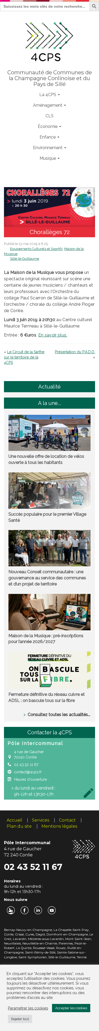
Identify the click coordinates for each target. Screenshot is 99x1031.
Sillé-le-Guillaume (24, 259)
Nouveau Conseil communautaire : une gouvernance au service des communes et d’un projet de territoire (47, 577)
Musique (48, 158)
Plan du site (19, 826)
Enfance (48, 137)
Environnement (48, 147)
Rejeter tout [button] (20, 1019)
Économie (48, 126)
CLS (49, 115)
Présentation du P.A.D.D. (75, 352)
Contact (67, 820)
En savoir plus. (52, 335)
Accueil (14, 820)
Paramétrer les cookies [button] (28, 1008)
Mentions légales (59, 826)
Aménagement (48, 105)
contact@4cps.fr (28, 772)
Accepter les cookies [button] (71, 1008)
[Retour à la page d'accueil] (49, 40)
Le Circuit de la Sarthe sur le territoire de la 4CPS (24, 357)
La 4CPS (48, 94)
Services (40, 820)
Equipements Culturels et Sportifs (36, 249)
